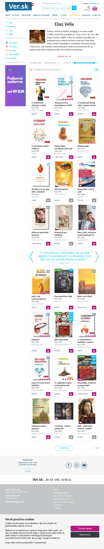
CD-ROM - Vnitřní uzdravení (62, 427)
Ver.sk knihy (74, 15)
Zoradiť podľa (35, 63)
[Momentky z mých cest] (86, 174)
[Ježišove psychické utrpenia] (41, 217)
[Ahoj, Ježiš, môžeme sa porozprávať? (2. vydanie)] (86, 217)
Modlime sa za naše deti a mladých (40, 190)
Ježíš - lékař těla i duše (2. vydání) (84, 427)
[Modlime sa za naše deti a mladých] (41, 174)
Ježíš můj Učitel (61, 339)
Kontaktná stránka (61, 493)
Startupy (96, 15)
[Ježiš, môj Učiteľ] (86, 281)
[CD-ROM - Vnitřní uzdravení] (64, 411)
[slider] (75, 63)
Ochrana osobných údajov (64, 502)
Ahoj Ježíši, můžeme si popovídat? (86, 384)
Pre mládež (14, 54)
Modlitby (35, 197)
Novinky (12, 26)
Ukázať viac (64, 448)
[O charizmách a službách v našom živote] (86, 324)
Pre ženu (13, 47)
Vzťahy (57, 110)
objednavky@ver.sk (14, 501)
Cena (66, 63)
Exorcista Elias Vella (63, 296)
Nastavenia (85, 534)
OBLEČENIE (26, 15)
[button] (71, 78)
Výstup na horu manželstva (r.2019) (63, 104)
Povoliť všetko (85, 528)
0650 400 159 (12, 495)
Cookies (57, 508)
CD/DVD (15, 15)
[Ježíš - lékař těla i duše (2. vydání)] (86, 411)
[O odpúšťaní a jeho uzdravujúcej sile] (64, 368)
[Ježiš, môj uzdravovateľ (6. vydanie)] (41, 281)
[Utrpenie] (41, 324)
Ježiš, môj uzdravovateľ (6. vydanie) (39, 297)
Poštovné (58, 505)
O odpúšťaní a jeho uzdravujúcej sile (63, 384)
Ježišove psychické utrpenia (40, 233)
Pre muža (13, 43)
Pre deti (12, 50)
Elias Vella (35, 108)
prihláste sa (94, 3)
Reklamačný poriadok (62, 499)
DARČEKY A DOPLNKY (41, 15)
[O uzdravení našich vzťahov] (41, 131)
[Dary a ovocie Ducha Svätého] (41, 368)
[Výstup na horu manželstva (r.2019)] (64, 88)
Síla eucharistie (61, 189)
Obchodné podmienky (63, 496)
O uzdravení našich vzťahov (40, 147)
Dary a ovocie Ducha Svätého (41, 384)
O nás (56, 490)
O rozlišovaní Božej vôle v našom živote (86, 104)
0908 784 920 (12, 489)
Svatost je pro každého (61, 233)
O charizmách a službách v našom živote (85, 340)
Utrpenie (35, 339)
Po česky (12, 58)
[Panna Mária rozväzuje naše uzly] (64, 131)
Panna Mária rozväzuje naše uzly (63, 147)
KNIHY (7, 15)
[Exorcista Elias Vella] (64, 281)
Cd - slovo (58, 433)
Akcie (11, 34)
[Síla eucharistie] (64, 174)
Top (10, 23)
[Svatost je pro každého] (64, 217)
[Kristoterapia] (86, 131)
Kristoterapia (83, 146)
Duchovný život (37, 110)
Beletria (80, 197)
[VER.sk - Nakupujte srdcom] (19, 7)
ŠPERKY (55, 15)
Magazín (86, 15)
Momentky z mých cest (85, 190)
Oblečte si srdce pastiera (39, 427)
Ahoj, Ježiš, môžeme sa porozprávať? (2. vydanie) (86, 233)
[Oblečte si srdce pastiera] (41, 411)
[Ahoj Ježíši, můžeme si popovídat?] (86, 368)
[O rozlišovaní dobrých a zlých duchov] (41, 88)
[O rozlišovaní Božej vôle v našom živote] (86, 88)
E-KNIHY (63, 15)
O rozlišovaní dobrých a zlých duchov (39, 104)
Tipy (11, 30)
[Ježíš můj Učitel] (64, 324)
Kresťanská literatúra (62, 344)
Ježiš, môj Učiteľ (84, 296)
